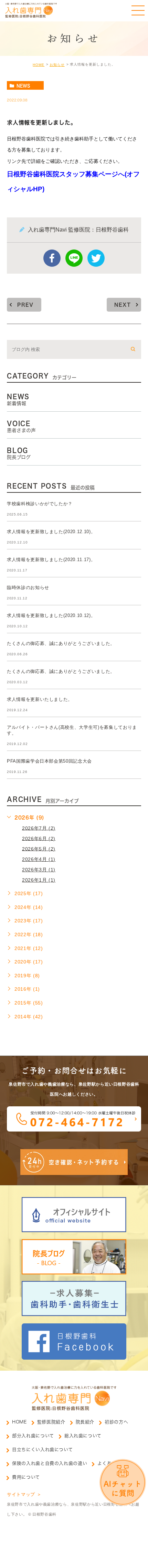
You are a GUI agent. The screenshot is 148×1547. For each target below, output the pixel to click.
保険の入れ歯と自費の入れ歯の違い (49, 1463)
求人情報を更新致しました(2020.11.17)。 (51, 559)
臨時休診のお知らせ (28, 587)
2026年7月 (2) (38, 828)
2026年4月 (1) (38, 859)
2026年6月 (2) (38, 838)
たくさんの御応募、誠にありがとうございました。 (61, 643)
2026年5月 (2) (38, 848)
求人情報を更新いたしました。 (40, 699)
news (23, 86)
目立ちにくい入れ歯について (42, 1449)
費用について (26, 1477)
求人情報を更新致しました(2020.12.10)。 (51, 531)
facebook (52, 258)
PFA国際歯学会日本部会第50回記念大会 (49, 761)
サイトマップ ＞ (24, 1494)
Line (74, 258)
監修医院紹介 (51, 1422)
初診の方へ (116, 1422)
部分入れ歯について (33, 1435)
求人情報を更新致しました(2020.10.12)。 (51, 615)
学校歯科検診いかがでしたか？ (40, 503)
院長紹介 (85, 1422)
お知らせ (57, 65)
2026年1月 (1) (38, 880)
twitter (96, 258)
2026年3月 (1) (38, 869)
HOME (38, 65)
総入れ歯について (83, 1435)
